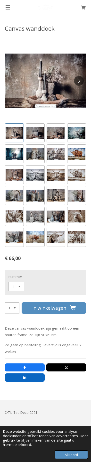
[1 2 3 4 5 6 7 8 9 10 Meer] (12, 308)
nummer (15, 276)
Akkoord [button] (71, 455)
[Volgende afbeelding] (79, 81)
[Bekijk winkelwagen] (83, 7)
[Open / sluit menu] (7, 7)
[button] (14, 132)
